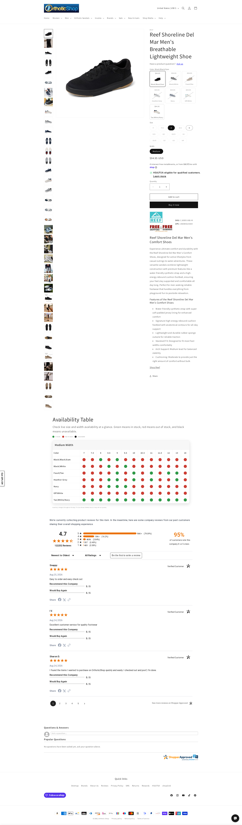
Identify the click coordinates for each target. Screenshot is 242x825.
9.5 (155, 135)
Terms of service (143, 818)
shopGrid (166, 785)
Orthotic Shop (103, 819)
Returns (135, 785)
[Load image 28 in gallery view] (48, 249)
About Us (94, 785)
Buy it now (174, 205)
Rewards (146, 785)
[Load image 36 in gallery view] (48, 327)
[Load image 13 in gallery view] (48, 111)
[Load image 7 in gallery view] (48, 53)
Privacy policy (117, 818)
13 (175, 141)
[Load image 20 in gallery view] (48, 170)
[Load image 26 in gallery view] (48, 229)
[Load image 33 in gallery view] (48, 297)
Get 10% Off (2, 478)
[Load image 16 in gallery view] (48, 131)
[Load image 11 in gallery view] (48, 92)
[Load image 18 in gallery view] (48, 151)
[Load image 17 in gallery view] (48, 141)
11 (185, 135)
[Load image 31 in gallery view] (48, 278)
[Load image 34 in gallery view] (48, 307)
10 (165, 135)
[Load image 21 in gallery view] (48, 180)
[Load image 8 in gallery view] (48, 62)
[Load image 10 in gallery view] (48, 82)
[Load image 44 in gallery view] (48, 395)
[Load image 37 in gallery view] (48, 337)
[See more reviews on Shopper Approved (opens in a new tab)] (69, 600)
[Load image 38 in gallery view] (48, 346)
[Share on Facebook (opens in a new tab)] (59, 600)
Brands (84, 785)
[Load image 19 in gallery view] (48, 160)
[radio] (121, 533)
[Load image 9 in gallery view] (48, 72)
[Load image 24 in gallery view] (48, 209)
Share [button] (155, 376)
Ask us (180, 63)
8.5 (182, 128)
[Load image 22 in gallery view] (48, 190)
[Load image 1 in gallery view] (48, 33)
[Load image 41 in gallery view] (48, 366)
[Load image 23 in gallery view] (48, 200)
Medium (156, 151)
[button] (57, 18)
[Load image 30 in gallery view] (48, 268)
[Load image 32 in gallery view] (48, 288)
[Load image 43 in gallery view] (48, 386)
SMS (127, 785)
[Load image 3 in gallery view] (48, 43)
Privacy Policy (117, 785)
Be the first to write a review (126, 555)
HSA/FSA (156, 785)
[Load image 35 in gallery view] (48, 317)
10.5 (175, 135)
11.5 (156, 141)
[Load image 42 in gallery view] (48, 376)
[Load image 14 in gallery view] (48, 121)
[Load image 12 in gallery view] (48, 102)
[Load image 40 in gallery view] (48, 356)
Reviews (104, 785)
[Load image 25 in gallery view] (48, 219)
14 (184, 141)
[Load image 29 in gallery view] (48, 258)
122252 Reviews (65, 545)
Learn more (159, 176)
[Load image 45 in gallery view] (48, 405)
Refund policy (130, 818)
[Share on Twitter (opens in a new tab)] (64, 600)
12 (165, 141)
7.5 (164, 128)
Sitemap (75, 785)
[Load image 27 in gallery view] (48, 239)
